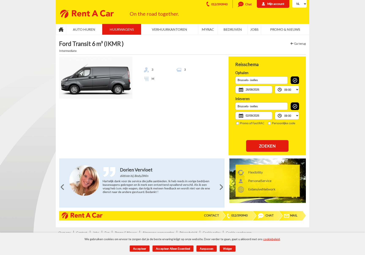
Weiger (227, 248)
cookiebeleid (271, 239)
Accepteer (139, 248)
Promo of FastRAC (252, 123)
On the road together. (154, 14)
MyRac (208, 29)
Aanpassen (206, 248)
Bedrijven (232, 29)
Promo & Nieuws (285, 29)
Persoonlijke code (283, 123)
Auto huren (84, 29)
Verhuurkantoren (169, 29)
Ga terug (300, 43)
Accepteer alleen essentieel (173, 248)
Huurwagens (122, 29)
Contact (211, 215)
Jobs (254, 29)
